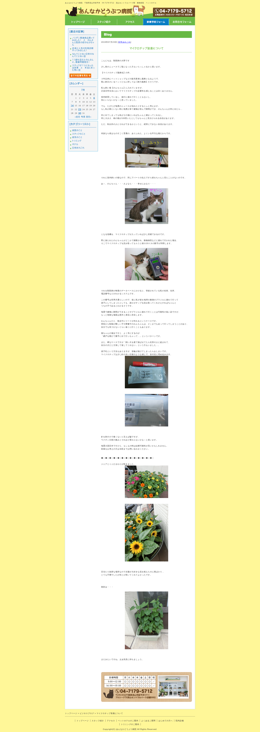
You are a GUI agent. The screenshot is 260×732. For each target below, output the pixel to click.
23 (79, 109)
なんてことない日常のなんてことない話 (83, 55)
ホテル (75, 144)
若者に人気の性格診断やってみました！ (83, 49)
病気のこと (77, 137)
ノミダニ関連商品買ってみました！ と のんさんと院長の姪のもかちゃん (83, 41)
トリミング (77, 141)
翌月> (88, 117)
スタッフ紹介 (104, 22)
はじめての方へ (165, 721)
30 (79, 113)
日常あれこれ (124, 42)
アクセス (130, 22)
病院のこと (77, 130)
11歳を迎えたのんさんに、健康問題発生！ (83, 61)
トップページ (78, 22)
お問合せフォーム (182, 22)
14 (72, 106)
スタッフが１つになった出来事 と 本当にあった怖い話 (83, 67)
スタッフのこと (78, 134)
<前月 (77, 117)
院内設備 (180, 721)
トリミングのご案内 (130, 724)
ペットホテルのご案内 (128, 721)
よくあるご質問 (148, 721)
